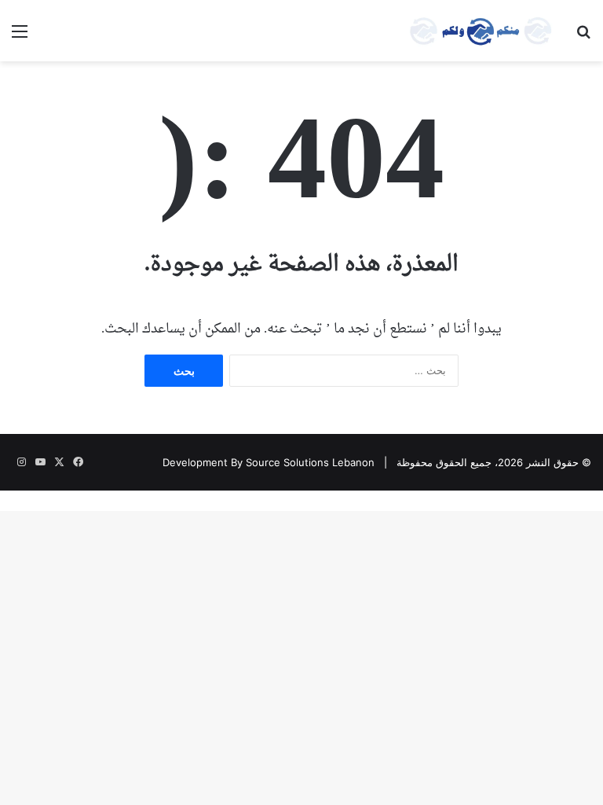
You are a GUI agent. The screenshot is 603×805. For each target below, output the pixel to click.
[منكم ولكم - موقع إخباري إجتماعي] (480, 30)
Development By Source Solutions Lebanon (269, 462)
